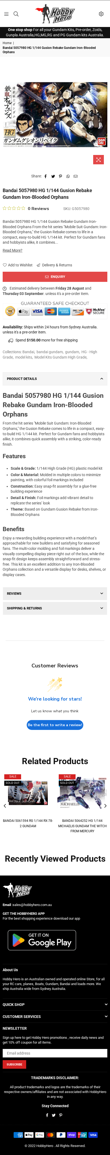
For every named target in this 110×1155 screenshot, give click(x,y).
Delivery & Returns (56, 265)
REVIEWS (14, 594)
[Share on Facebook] (46, 176)
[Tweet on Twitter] (53, 176)
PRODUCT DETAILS (22, 379)
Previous (5, 806)
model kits (23, 357)
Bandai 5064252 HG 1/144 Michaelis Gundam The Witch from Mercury (82, 826)
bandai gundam (50, 352)
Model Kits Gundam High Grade (60, 357)
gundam (72, 352)
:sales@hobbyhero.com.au (31, 905)
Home (7, 43)
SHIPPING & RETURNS (24, 608)
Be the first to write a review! (55, 725)
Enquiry (57, 277)
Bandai (28, 352)
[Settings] (101, 14)
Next (105, 806)
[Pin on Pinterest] (61, 176)
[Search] (16, 14)
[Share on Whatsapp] (68, 176)
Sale (12, 776)
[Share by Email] (76, 176)
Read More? (12, 250)
